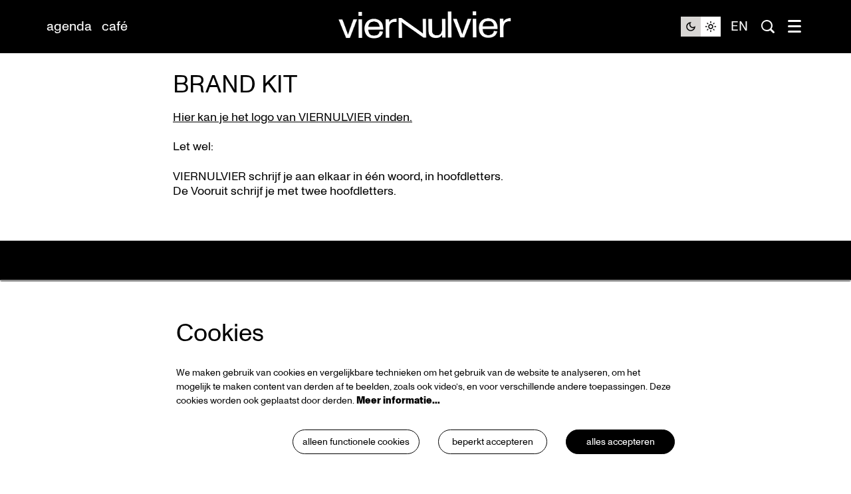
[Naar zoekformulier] (768, 27)
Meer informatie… (398, 400)
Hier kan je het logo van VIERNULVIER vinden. (292, 117)
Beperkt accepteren (492, 441)
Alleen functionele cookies (356, 441)
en (739, 26)
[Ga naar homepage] (425, 27)
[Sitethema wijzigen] (701, 27)
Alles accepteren (620, 441)
